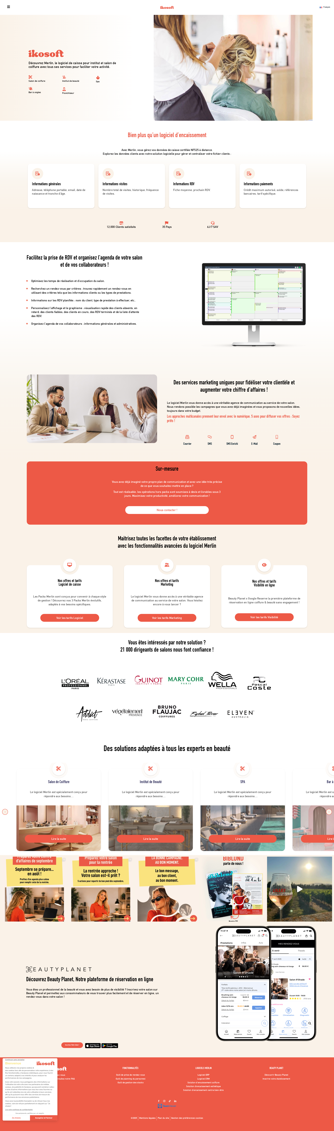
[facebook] (158, 1101)
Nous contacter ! (167, 510)
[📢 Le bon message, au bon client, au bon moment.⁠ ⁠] (167, 889)
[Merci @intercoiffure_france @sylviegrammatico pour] (299, 889)
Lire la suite (58, 838)
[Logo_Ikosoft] (167, 7)
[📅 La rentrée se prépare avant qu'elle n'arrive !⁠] (100, 889)
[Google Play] (109, 1044)
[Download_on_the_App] (93, 1044)
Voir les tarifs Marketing (167, 618)
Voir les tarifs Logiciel (69, 618)
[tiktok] (169, 1101)
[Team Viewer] (167, 1105)
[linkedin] (175, 1101)
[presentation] (5, 812)
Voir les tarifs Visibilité (264, 617)
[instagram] (164, 1101)
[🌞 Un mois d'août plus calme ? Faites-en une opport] (34, 889)
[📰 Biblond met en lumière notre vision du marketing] (233, 889)
